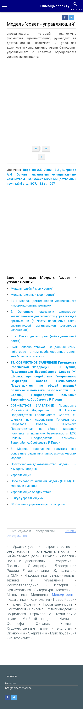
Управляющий (21, 475)
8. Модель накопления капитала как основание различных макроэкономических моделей (43, 453)
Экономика (16, 633)
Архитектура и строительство (41, 546)
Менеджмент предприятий (33, 531)
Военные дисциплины (26, 561)
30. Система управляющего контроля (38, 504)
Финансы (43, 624)
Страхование (40, 614)
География (62, 561)
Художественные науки (27, 628)
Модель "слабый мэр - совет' (32, 288)
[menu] (4, 6)
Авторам (10, 683)
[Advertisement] (41, 102)
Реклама (36, 609)
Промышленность (57, 604)
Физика (66, 619)
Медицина (39, 595)
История (61, 585)
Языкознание (19, 638)
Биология (66, 556)
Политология (39, 599)
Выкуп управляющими (27, 498)
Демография (38, 566)
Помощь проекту (54, 6)
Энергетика (37, 633)
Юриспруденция (63, 633)
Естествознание (36, 571)
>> (80, 9)
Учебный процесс (38, 619)
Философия (16, 624)
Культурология (19, 590)
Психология (16, 609)
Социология (16, 614)
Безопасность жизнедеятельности (38, 551)
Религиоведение (60, 609)
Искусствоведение (22, 585)
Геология (14, 566)
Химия (65, 624)
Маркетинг (65, 590)
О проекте (11, 676)
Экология (64, 628)
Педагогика (16, 599)
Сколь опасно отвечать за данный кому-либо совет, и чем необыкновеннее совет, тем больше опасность (43, 351)
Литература (43, 590)
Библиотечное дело (23, 556)
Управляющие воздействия (31, 492)
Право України (23, 604)
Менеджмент (63, 595)
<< (73, 9)
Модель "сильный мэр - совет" (33, 295)
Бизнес (49, 556)
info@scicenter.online (18, 688)
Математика (17, 595)
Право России (64, 599)
